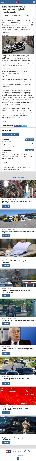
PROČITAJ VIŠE (6, 206)
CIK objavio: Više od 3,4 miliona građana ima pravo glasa (16, 261)
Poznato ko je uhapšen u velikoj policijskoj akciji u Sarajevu (16, 291)
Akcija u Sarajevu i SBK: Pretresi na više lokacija (18, 320)
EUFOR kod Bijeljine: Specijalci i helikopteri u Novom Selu (17, 202)
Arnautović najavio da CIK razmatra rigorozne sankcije (17, 349)
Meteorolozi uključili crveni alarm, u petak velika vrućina (16, 409)
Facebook (17, 125)
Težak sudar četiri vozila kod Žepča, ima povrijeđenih (15, 379)
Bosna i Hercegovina (18, 177)
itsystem (20, 455)
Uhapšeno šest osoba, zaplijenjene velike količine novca (16, 438)
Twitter (25, 125)
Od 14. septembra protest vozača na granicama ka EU (18, 232)
